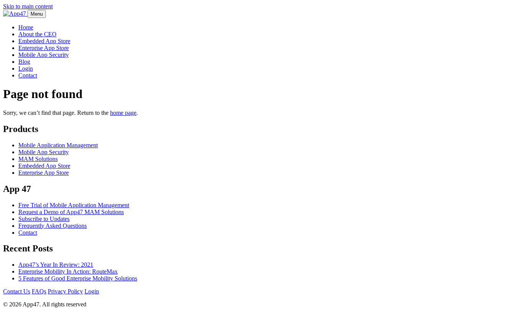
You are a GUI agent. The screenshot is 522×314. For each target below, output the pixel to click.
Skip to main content (28, 6)
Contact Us (16, 291)
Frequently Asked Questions (52, 225)
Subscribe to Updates (44, 219)
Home (25, 27)
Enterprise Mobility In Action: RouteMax (68, 271)
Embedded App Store (44, 41)
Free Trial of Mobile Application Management (73, 205)
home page (123, 112)
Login (25, 68)
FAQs (39, 291)
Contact (27, 75)
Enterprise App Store (43, 48)
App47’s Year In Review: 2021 (55, 264)
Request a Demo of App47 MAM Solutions (71, 212)
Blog (24, 61)
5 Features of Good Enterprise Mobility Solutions (77, 278)
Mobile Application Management (58, 145)
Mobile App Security (43, 55)
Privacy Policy (65, 291)
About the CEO (37, 34)
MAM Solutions (38, 159)
